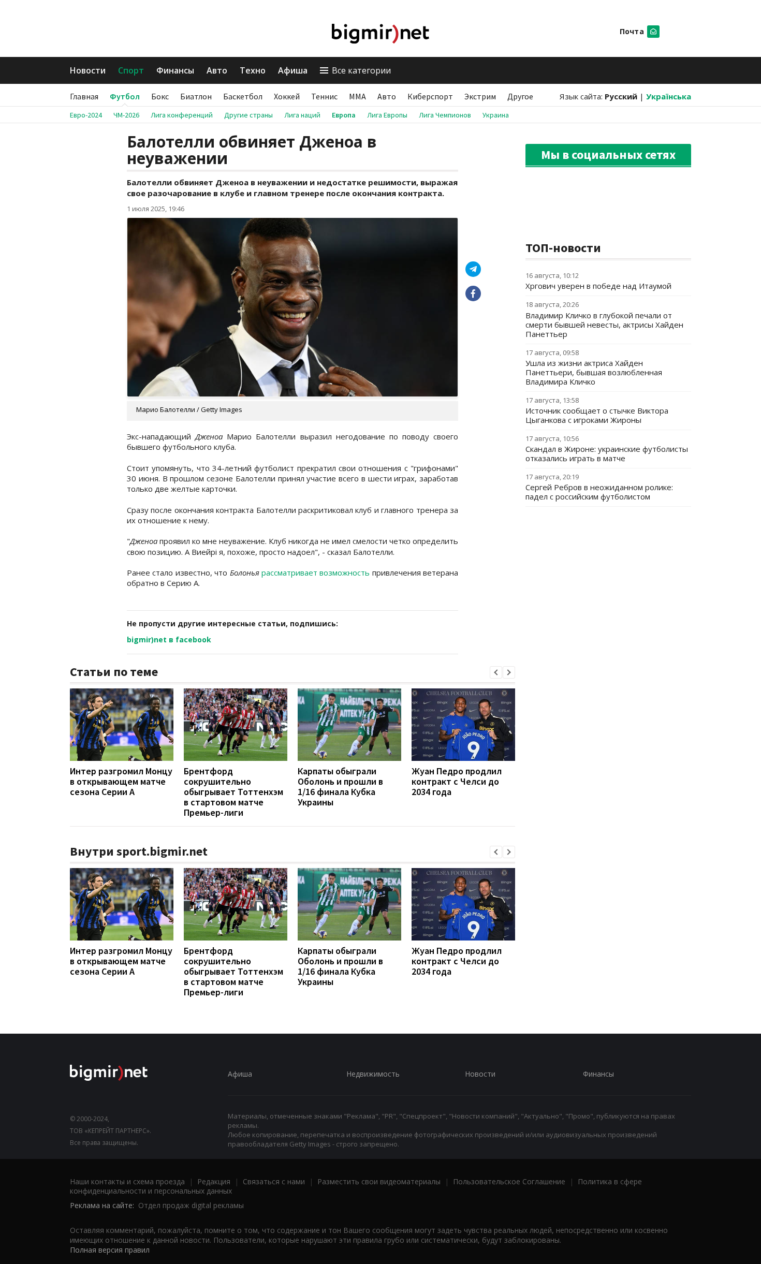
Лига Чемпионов (445, 115)
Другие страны (248, 115)
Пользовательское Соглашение (509, 1181)
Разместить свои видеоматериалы (379, 1181)
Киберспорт (430, 96)
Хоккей (287, 96)
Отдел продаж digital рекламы (191, 1205)
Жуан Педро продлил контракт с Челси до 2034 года (457, 781)
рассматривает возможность (315, 572)
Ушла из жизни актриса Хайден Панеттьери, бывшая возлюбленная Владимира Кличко (593, 372)
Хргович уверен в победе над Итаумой (598, 286)
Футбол (125, 96)
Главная (84, 96)
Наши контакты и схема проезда (127, 1181)
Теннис (324, 96)
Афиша (293, 70)
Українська (668, 96)
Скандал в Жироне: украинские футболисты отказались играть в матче (606, 453)
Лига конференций (182, 115)
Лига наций (302, 115)
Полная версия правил (110, 1250)
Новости (88, 70)
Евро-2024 (86, 115)
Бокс (160, 96)
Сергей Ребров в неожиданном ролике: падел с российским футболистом (599, 492)
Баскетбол (242, 96)
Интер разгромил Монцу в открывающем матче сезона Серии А (121, 781)
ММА (357, 96)
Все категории (361, 70)
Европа (344, 115)
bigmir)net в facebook (169, 639)
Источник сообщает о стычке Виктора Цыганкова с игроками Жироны (596, 415)
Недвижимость (373, 1074)
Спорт (131, 70)
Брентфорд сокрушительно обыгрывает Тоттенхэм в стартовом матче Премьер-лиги (233, 791)
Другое (520, 96)
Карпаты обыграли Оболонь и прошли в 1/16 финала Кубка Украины (340, 786)
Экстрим (480, 96)
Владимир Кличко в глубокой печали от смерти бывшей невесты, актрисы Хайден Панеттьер (604, 324)
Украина (495, 115)
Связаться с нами (274, 1181)
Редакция (213, 1181)
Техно (253, 70)
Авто (217, 70)
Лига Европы (387, 115)
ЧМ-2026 (126, 115)
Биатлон (196, 96)
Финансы (175, 70)
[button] (496, 672)
